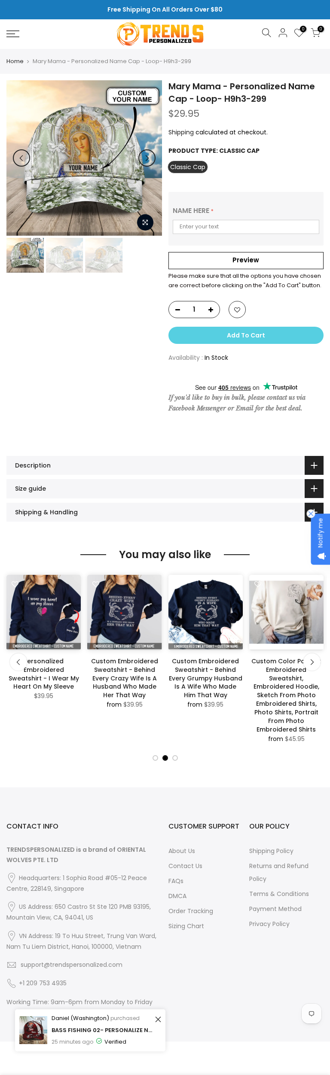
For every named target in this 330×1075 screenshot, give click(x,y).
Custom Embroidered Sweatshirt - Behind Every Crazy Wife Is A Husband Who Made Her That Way (124, 678)
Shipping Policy (271, 851)
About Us (181, 851)
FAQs (175, 881)
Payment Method (275, 909)
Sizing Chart (186, 926)
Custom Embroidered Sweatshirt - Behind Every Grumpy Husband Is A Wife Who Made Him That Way (205, 678)
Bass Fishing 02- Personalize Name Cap (102, 1030)
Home (15, 61)
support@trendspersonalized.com (71, 964)
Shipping (181, 132)
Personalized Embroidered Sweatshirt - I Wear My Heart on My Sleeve (44, 674)
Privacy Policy (269, 924)
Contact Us (185, 866)
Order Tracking (190, 911)
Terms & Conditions (279, 894)
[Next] (147, 158)
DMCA (177, 896)
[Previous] (21, 158)
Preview (245, 259)
